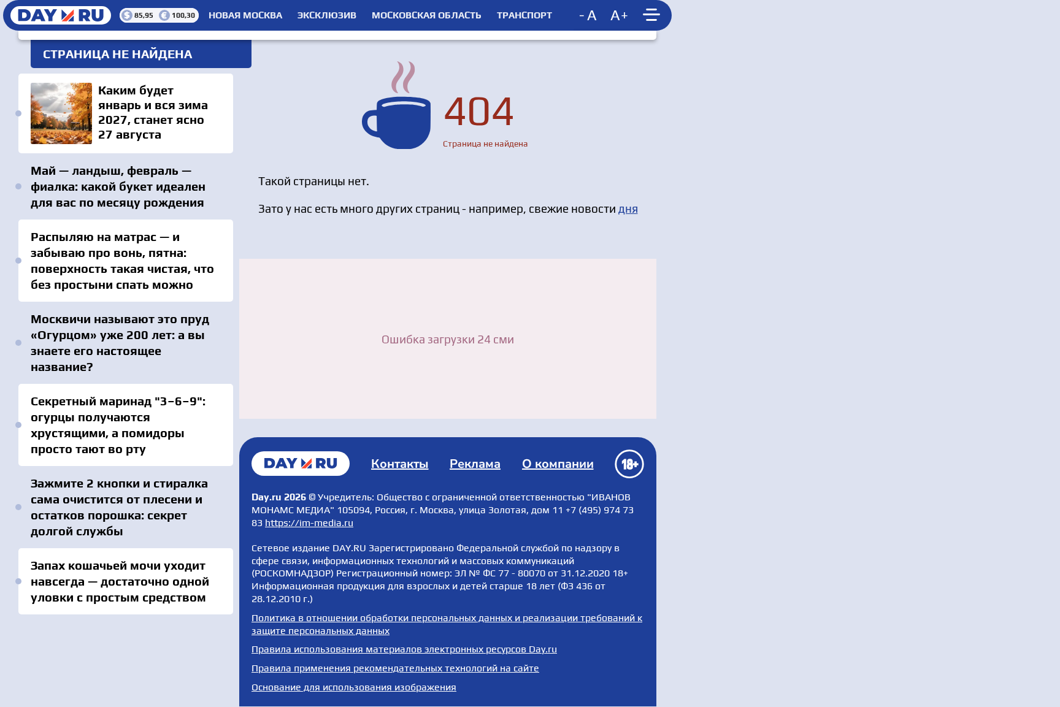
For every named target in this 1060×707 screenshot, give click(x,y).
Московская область (427, 15)
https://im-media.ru (309, 523)
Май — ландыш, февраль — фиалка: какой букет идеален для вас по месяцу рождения (118, 186)
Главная (301, 463)
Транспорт (524, 15)
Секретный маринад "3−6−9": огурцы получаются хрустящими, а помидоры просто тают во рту (118, 425)
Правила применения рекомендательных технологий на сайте (395, 668)
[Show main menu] (653, 15)
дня (628, 208)
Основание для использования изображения (354, 687)
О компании (558, 464)
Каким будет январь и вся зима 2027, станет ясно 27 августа (125, 113)
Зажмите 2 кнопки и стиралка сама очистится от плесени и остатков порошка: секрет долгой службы (119, 507)
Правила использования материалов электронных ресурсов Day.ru (404, 649)
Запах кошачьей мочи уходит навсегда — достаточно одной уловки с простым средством (120, 581)
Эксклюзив (327, 15)
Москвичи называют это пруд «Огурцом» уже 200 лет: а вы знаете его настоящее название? (120, 342)
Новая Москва (245, 15)
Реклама (475, 464)
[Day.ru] (61, 15)
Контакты (400, 464)
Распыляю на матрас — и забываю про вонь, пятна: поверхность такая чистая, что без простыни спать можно (122, 260)
